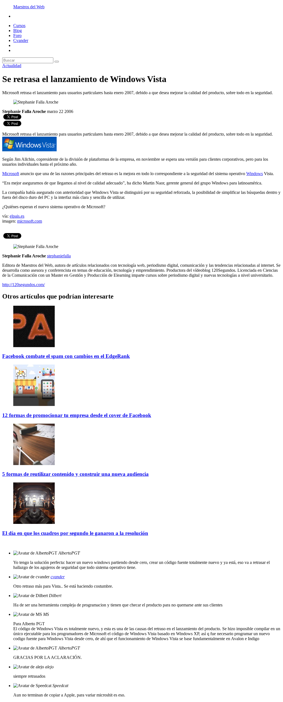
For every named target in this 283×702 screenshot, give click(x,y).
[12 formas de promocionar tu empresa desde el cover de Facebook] (34, 404)
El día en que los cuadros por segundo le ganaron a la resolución (75, 533)
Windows (254, 173)
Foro (17, 35)
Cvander (20, 40)
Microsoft (10, 173)
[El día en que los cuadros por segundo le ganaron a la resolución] (34, 522)
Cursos (19, 25)
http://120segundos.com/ (23, 284)
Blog (17, 30)
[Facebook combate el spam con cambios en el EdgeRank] (34, 345)
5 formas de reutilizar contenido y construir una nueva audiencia (75, 474)
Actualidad (11, 65)
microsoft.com (29, 221)
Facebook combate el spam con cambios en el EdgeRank (66, 356)
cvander (58, 576)
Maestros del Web (28, 6)
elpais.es (17, 216)
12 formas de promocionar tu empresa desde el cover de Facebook (76, 415)
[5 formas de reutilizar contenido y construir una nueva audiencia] (34, 463)
